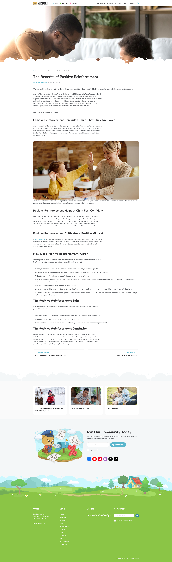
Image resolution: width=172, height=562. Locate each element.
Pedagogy (110, 3)
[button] (138, 3)
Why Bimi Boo (101, 3)
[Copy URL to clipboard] (51, 365)
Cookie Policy (64, 544)
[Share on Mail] (46, 365)
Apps (61, 523)
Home (62, 514)
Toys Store (63, 520)
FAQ (61, 538)
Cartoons (63, 517)
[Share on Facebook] (35, 365)
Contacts (131, 3)
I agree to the (97, 450)
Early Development (40, 82)
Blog (125, 3)
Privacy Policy (101, 450)
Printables (118, 3)
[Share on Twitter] (41, 365)
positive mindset (40, 239)
